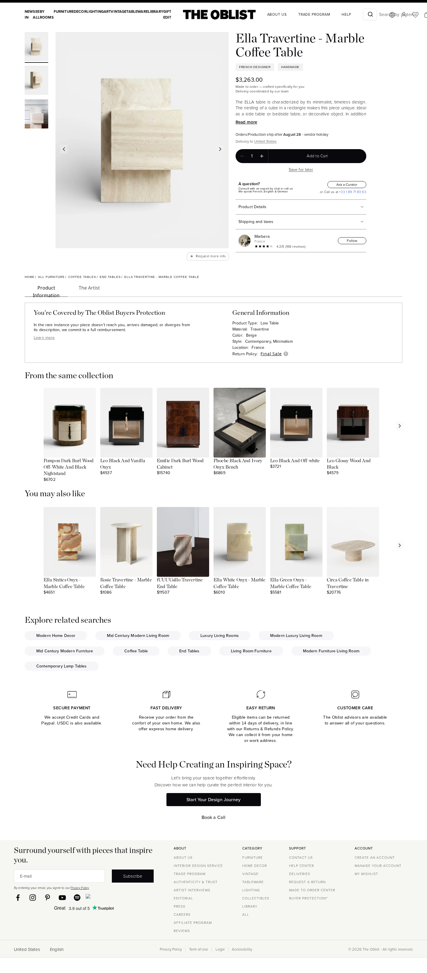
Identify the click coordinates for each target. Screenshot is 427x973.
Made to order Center (312, 890)
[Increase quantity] (261, 156)
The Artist (89, 288)
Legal (220, 949)
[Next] (220, 149)
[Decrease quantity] (242, 156)
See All (36, 14)
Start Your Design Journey (213, 799)
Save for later (301, 170)
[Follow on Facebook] (18, 897)
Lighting (95, 11)
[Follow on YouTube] (62, 897)
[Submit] (370, 14)
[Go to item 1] (36, 47)
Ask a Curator (346, 184)
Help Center (301, 865)
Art (107, 11)
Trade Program (314, 14)
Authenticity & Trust (196, 882)
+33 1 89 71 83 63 (352, 191)
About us (277, 14)
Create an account (375, 857)
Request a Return (307, 882)
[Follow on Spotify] (77, 897)
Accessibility (242, 949)
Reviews (182, 930)
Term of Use (198, 949)
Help (346, 14)
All (245, 914)
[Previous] (64, 149)
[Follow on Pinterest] (47, 897)
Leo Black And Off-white (295, 460)
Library (155, 11)
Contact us (301, 857)
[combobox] (370, 14)
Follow (352, 240)
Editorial (183, 898)
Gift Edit (167, 14)
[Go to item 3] (36, 114)
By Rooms (47, 14)
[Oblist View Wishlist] (415, 14)
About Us (183, 857)
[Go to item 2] (36, 81)
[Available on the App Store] (114, 897)
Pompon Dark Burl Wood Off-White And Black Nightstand (69, 467)
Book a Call (214, 817)
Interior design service (198, 865)
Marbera (262, 236)
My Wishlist (366, 873)
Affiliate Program (193, 922)
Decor (80, 11)
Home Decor (254, 865)
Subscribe (132, 876)
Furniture (64, 11)
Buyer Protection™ (308, 898)
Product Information (46, 291)
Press (179, 906)
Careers (182, 914)
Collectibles (255, 898)
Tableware (137, 11)
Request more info (207, 256)
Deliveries (299, 873)
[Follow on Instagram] (33, 897)
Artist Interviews (192, 890)
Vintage (118, 11)
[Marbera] (245, 241)
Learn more (44, 338)
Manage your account (378, 865)
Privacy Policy (80, 887)
